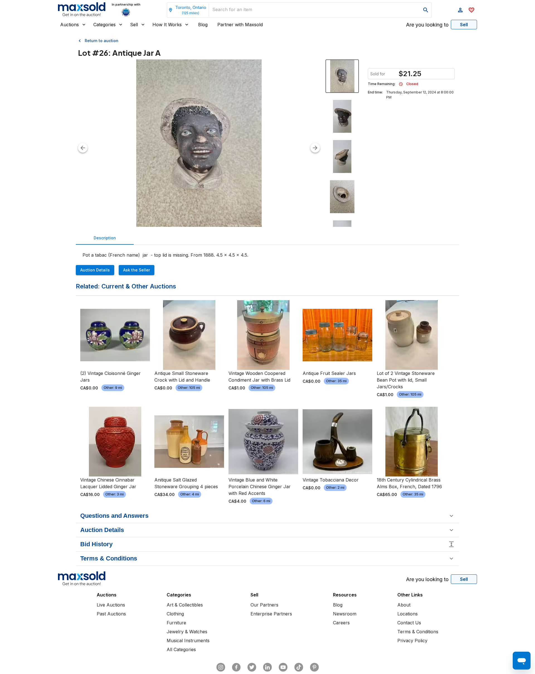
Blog (203, 24)
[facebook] (236, 667)
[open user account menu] (460, 10)
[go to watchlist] (471, 10)
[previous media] (82, 148)
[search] (425, 10)
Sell (134, 24)
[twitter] (252, 667)
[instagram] (220, 667)
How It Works (167, 24)
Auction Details (95, 270)
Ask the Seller (136, 270)
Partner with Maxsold (240, 24)
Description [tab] (105, 237)
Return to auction (101, 40)
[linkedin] (267, 667)
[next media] (315, 148)
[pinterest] (314, 667)
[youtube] (283, 667)
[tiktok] (298, 667)
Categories (104, 24)
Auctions (69, 24)
